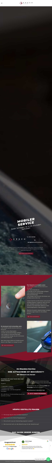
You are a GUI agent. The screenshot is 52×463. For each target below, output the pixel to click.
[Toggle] (2, 414)
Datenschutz (38, 461)
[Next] (49, 141)
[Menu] (1, 3)
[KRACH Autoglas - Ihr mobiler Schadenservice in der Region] (26, 3)
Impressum (44, 461)
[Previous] (3, 141)
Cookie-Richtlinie (30, 461)
